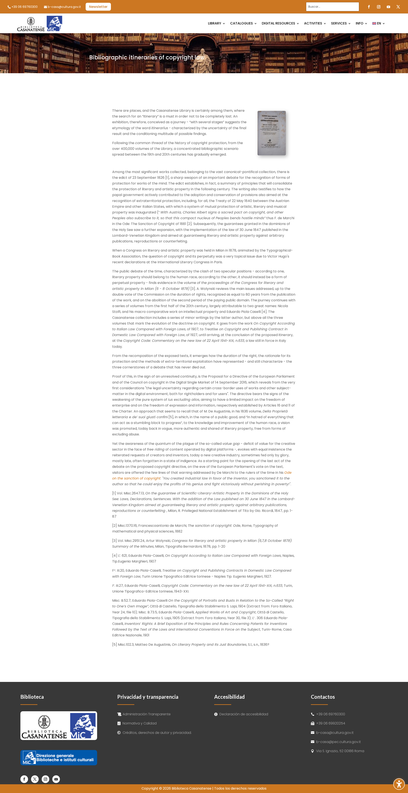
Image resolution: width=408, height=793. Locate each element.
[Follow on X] (398, 6)
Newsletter (98, 6)
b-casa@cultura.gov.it (64, 7)
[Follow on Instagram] (378, 6)
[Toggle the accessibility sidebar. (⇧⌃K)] (399, 784)
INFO (359, 23)
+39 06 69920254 (330, 723)
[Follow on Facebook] (369, 6)
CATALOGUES (241, 23)
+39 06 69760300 (24, 7)
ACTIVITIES (313, 23)
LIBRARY (214, 23)
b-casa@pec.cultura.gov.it (338, 741)
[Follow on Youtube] (388, 6)
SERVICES (339, 23)
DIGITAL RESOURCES (278, 23)
